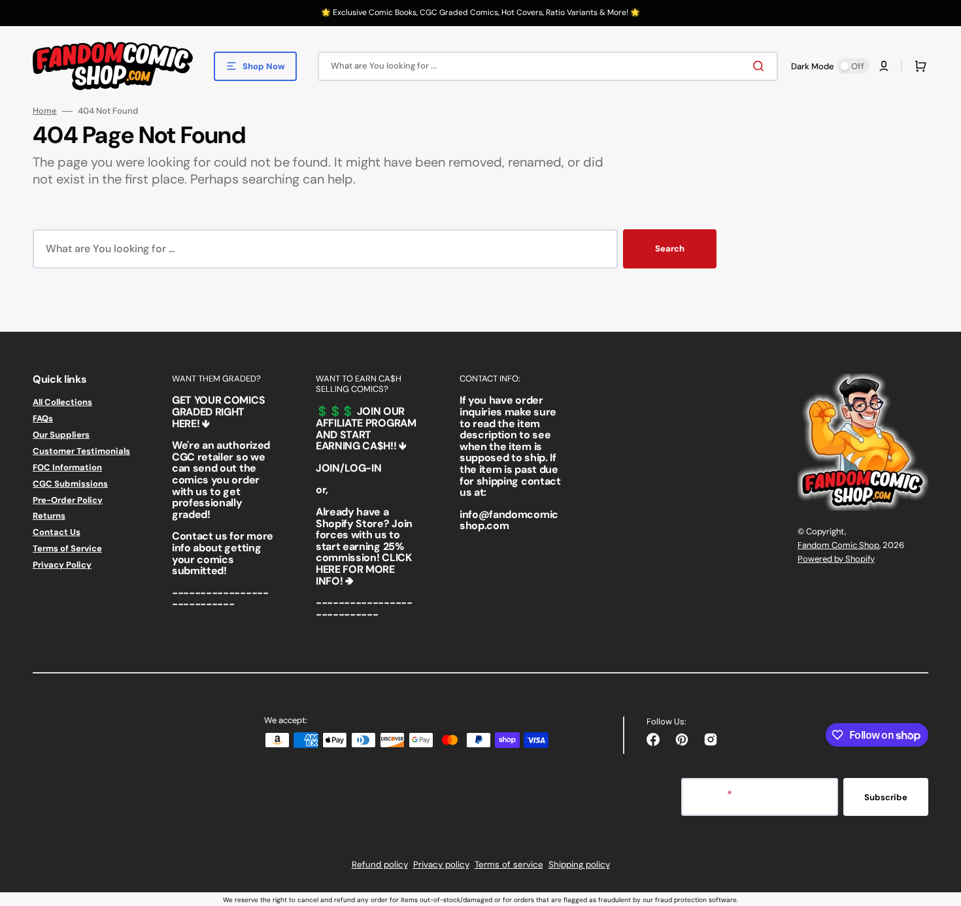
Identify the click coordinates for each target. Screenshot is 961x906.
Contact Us (56, 532)
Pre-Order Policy (68, 500)
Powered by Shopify (836, 558)
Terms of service (509, 864)
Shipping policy (579, 864)
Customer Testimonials (81, 451)
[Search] (761, 66)
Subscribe (885, 797)
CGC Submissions (70, 483)
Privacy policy (441, 864)
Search (669, 248)
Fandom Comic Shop (838, 545)
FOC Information (67, 467)
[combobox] (548, 66)
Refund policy (380, 864)
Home (45, 111)
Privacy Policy (62, 564)
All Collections (62, 402)
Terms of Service (67, 548)
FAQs (43, 418)
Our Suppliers (61, 434)
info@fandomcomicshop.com (509, 520)
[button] (883, 66)
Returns (49, 515)
